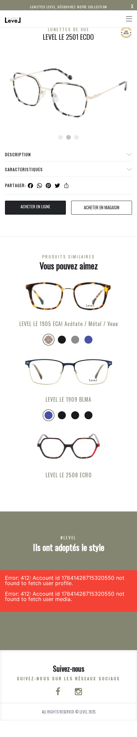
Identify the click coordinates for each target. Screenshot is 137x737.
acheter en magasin (101, 207)
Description (18, 154)
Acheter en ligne (35, 206)
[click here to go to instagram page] (78, 692)
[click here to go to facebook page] (58, 692)
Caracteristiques (24, 169)
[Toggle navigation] (129, 18)
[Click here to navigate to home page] (13, 19)
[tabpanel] (68, 92)
